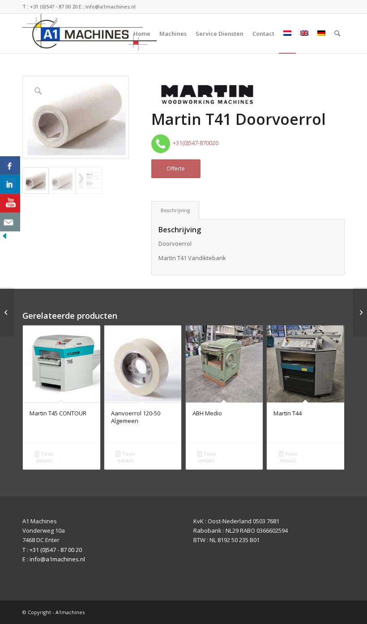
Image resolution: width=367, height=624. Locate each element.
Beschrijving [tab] (175, 210)
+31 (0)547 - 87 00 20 (53, 6)
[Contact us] (10, 222)
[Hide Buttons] (4, 238)
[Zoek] (337, 33)
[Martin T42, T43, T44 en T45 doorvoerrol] (360, 312)
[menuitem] (142, 33)
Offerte (175, 168)
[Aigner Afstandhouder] (7, 312)
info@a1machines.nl (110, 6)
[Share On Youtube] (10, 203)
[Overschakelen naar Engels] (304, 33)
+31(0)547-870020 (194, 143)
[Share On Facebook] (10, 165)
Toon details (44, 457)
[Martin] (207, 96)
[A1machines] (89, 33)
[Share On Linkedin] (10, 184)
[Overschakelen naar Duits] (321, 33)
